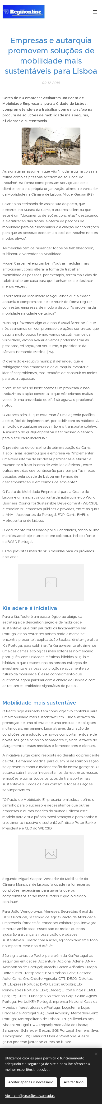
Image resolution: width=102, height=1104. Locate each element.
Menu (95, 12)
